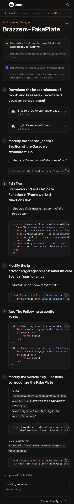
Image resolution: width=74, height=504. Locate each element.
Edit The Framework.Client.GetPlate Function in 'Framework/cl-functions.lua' (31, 191)
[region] (39, 171)
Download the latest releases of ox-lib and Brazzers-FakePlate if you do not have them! (35, 95)
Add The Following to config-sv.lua (32, 314)
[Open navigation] (4, 5)
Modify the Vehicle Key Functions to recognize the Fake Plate (35, 379)
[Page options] (67, 23)
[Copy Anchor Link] (67, 95)
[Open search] (68, 5)
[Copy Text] (66, 171)
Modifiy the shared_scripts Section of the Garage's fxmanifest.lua (30, 146)
